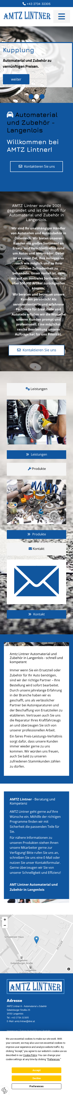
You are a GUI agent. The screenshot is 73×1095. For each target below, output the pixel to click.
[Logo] (28, 16)
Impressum (12, 1031)
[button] (61, 16)
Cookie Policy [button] (30, 1055)
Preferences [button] (53, 1059)
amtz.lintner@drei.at (25, 1021)
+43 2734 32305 (36, 4)
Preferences (36, 1086)
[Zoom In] (5, 919)
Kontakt (46, 1031)
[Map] (36, 944)
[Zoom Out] (5, 925)
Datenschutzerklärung (30, 1031)
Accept (37, 1070)
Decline (37, 1078)
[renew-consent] (4, 1090)
